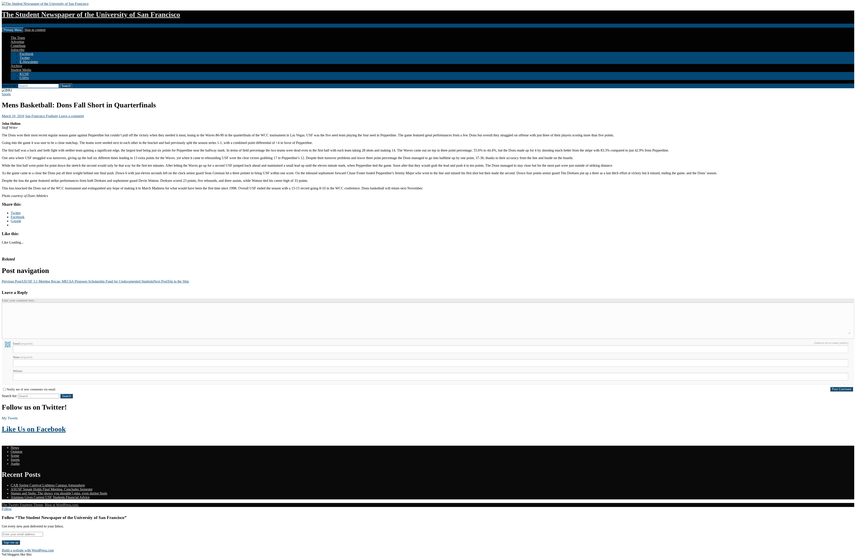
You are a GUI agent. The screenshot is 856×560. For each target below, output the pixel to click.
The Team (18, 38)
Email (23, 343)
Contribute (18, 46)
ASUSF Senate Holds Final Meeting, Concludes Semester (52, 489)
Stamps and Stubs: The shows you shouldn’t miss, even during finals (59, 493)
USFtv (24, 78)
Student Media (21, 70)
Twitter (25, 58)
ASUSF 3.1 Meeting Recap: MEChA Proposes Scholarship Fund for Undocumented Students (77, 281)
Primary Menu (13, 30)
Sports (6, 94)
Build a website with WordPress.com (28, 550)
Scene (15, 455)
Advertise (17, 42)
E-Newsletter (29, 62)
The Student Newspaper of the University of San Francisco (91, 14)
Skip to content (34, 30)
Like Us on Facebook (34, 429)
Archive (16, 66)
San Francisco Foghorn (41, 116)
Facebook (26, 54)
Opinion (16, 451)
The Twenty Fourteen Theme (22, 505)
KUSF (24, 74)
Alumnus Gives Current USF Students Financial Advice (50, 497)
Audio (15, 464)
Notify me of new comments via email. (31, 389)
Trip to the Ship (171, 281)
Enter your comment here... (19, 300)
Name (22, 357)
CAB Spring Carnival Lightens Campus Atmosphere (48, 485)
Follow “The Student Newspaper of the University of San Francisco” (64, 517)
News (15, 447)
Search (6, 25)
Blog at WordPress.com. (62, 505)
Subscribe (18, 50)
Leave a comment (71, 116)
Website (18, 371)
